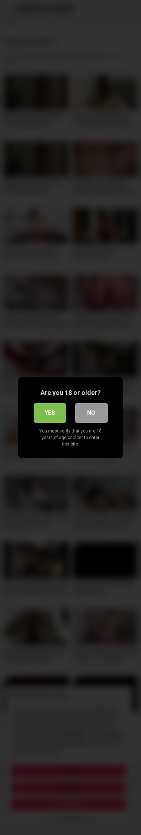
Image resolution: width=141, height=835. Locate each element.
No (91, 412)
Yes (49, 412)
